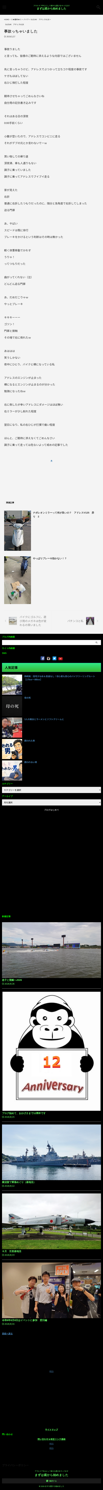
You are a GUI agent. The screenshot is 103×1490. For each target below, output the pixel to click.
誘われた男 (29, 740)
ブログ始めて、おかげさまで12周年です (24, 1113)
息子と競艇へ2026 (12, 980)
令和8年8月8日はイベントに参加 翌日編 (24, 1320)
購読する (53, 1481)
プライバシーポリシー (15, 1465)
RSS (51, 1371)
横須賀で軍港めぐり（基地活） (19, 1182)
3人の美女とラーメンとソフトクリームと (44, 719)
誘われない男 (30, 762)
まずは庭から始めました (51, 8)
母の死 (27, 697)
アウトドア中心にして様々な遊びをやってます (51, 1471)
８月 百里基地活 (11, 1251)
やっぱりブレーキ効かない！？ (50, 558)
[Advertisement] (51, 477)
